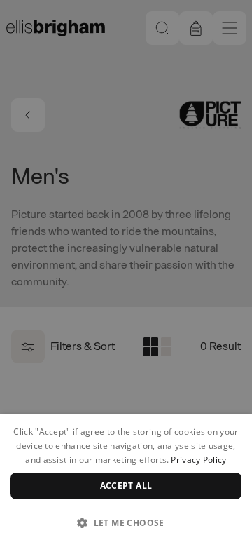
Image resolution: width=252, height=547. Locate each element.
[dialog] (126, 480)
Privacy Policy (198, 460)
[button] (125, 522)
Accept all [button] (126, 486)
